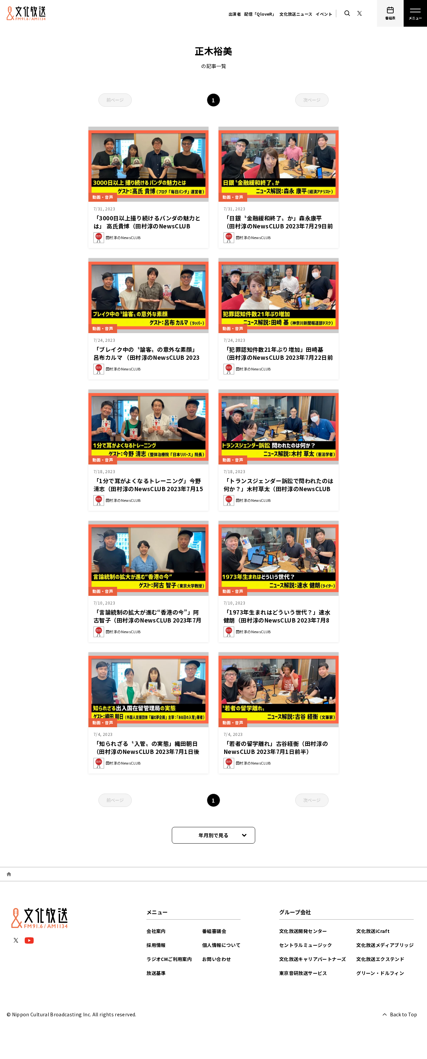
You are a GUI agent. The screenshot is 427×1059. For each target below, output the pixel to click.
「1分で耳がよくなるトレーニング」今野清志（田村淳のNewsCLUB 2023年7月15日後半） (148, 488)
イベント (324, 14)
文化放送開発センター (303, 931)
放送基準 (156, 973)
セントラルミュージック (305, 945)
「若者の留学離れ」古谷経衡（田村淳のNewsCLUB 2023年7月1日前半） (276, 747)
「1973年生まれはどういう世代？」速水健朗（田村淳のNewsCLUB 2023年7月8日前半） (277, 620)
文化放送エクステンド (380, 959)
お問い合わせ (216, 959)
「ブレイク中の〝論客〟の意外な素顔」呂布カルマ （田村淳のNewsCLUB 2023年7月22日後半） (146, 357)
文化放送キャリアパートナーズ (312, 959)
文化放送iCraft (373, 931)
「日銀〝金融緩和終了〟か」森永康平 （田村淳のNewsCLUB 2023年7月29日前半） (278, 226)
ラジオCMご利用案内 (169, 959)
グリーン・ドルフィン (380, 973)
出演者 (235, 14)
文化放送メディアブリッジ (385, 945)
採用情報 (156, 945)
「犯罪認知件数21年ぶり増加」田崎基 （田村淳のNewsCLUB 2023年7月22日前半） (278, 357)
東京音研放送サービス (303, 973)
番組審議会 (214, 931)
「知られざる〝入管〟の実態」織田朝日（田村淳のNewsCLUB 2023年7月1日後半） (146, 751)
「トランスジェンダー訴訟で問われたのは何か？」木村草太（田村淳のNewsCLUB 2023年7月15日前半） (279, 488)
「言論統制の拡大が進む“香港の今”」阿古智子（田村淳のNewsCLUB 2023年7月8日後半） (147, 620)
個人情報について (221, 945)
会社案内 (156, 931)
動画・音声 (102, 197)
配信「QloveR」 (260, 14)
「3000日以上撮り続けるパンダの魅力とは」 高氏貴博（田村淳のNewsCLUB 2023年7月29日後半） (146, 226)
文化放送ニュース (296, 14)
